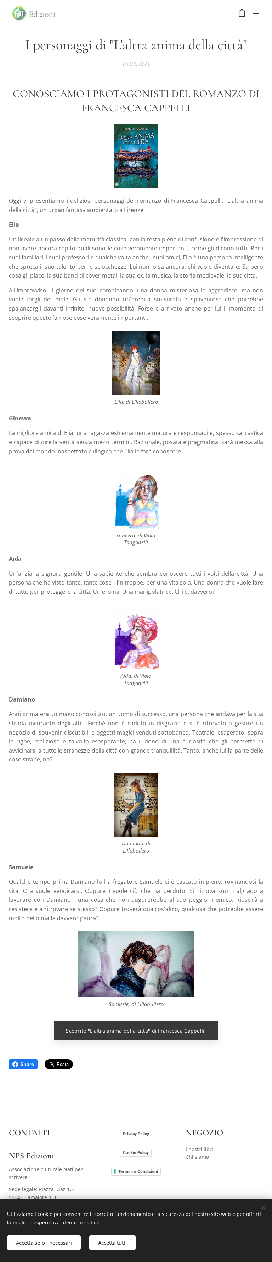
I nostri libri (199, 1149)
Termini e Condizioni (138, 1171)
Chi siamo (197, 1157)
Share (27, 1064)
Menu (256, 13)
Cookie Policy (136, 1152)
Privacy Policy (136, 1133)
